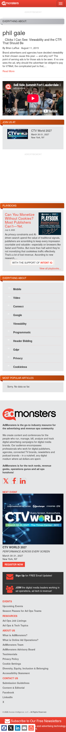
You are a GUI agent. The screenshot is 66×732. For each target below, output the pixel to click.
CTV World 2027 (41, 130)
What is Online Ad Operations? (20, 640)
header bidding (20, 341)
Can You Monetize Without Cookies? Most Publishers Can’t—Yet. (20, 220)
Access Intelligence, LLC (18, 712)
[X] (10, 728)
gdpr (13, 349)
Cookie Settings (12, 663)
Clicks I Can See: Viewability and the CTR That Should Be (32, 41)
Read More (9, 71)
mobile (14, 289)
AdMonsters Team (13, 644)
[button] (6, 481)
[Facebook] (4, 728)
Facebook (8, 692)
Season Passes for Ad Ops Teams (22, 610)
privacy (15, 358)
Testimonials (10, 654)
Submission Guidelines (16, 683)
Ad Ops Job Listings (14, 620)
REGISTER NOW (14, 564)
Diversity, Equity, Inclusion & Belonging (25, 668)
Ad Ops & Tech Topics (15, 625)
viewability (17, 323)
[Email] (24, 728)
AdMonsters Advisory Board (19, 649)
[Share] (31, 728)
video (14, 298)
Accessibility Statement (16, 673)
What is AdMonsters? (15, 635)
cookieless (17, 367)
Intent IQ (46, 262)
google (15, 315)
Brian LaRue (12, 48)
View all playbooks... (50, 268)
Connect (16, 306)
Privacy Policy (11, 659)
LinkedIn (8, 697)
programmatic (19, 332)
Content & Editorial (14, 687)
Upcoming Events (13, 606)
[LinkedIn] (17, 728)
